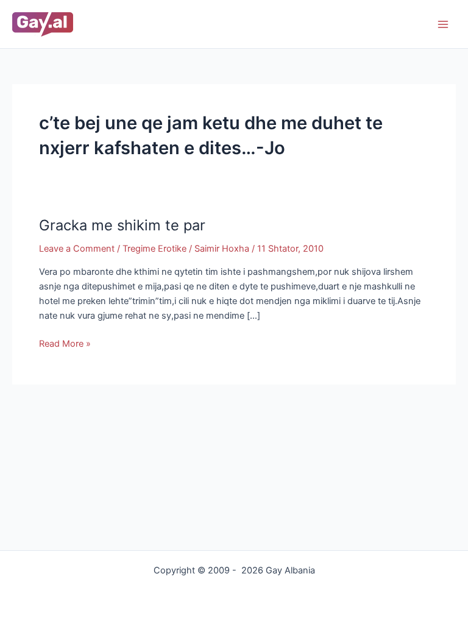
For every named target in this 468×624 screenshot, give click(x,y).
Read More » (65, 342)
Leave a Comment (77, 248)
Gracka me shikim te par (122, 225)
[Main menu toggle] (443, 24)
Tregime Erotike (154, 248)
